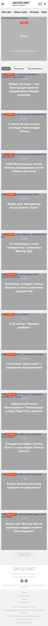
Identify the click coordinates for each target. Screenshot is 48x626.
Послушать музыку (24, 596)
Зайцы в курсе (20, 12)
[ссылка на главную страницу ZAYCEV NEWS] (21, 4)
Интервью (34, 12)
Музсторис (7, 12)
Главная (24, 592)
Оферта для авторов (24, 623)
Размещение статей (24, 619)
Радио (24, 599)
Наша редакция (24, 602)
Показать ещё (24, 554)
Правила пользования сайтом (24, 607)
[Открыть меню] (2, 4)
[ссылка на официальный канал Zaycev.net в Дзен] (22, 581)
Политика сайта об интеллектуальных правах (24, 616)
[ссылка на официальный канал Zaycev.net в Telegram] (26, 581)
